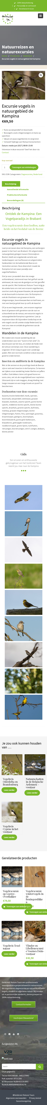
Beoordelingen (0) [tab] (15, 200)
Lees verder (9, 790)
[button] (41, 75)
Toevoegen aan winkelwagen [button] (18, 906)
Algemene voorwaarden (16, 1098)
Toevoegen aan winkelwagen (24, 167)
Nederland (37, 174)
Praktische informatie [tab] (17, 195)
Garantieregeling (23, 1101)
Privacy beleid (35, 1098)
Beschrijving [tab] (10, 184)
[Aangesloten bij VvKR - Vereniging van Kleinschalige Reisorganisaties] (7, 1058)
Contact (5, 152)
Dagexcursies (26, 174)
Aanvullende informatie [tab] (18, 189)
